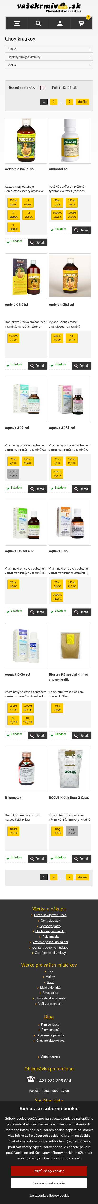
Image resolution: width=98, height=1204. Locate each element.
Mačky (50, 976)
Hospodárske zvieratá (50, 998)
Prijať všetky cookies (49, 1171)
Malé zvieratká (50, 987)
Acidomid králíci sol (19, 169)
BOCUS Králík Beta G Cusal (69, 797)
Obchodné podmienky (50, 931)
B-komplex (13, 797)
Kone (50, 982)
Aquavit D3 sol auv (19, 551)
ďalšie (82, 102)
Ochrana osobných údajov (50, 947)
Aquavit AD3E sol (62, 427)
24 (69, 88)
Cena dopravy (50, 920)
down (44, 88)
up (40, 88)
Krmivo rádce (50, 1024)
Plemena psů (50, 1030)
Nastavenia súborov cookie (49, 1195)
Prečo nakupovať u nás (50, 915)
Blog (49, 1017)
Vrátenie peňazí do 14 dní (50, 942)
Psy (50, 971)
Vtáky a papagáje (50, 1003)
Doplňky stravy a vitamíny (24, 57)
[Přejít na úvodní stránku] (49, 8)
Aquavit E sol (59, 551)
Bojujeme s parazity (50, 1035)
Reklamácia (50, 936)
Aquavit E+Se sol (17, 674)
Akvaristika (50, 993)
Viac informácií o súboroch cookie (33, 1135)
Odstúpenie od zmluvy (50, 953)
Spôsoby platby (50, 926)
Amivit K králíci (16, 304)
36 (75, 88)
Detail (40, 242)
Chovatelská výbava (50, 1040)
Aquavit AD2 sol (17, 427)
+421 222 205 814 (54, 1080)
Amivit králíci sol (61, 304)
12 (64, 88)
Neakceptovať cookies (49, 1183)
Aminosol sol (58, 169)
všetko (12, 65)
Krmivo (12, 49)
